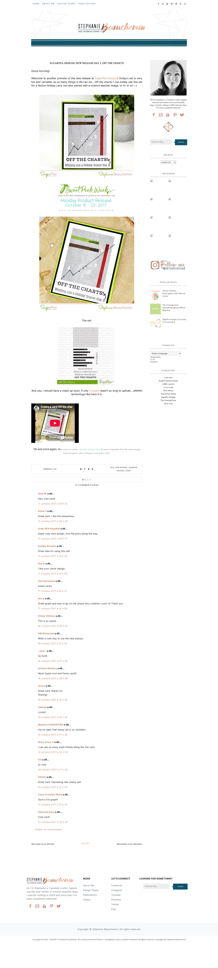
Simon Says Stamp (168, 394)
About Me (48, 4)
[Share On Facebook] (84, 469)
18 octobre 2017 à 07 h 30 (53, 660)
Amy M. (42, 493)
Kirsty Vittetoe (46, 615)
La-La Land (168, 387)
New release (121, 467)
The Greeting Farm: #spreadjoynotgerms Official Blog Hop (173, 308)
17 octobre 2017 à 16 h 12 (52, 591)
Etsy (113, 909)
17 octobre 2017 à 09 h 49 (53, 521)
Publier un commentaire (48, 829)
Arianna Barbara (47, 668)
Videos (87, 899)
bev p (41, 598)
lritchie (42, 777)
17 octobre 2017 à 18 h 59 (52, 608)
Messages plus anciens (129, 844)
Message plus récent (43, 844)
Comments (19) (50, 469)
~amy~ (42, 650)
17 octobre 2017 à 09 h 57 (52, 538)
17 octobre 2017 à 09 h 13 (52, 503)
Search (181, 142)
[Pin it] (88, 469)
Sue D (41, 563)
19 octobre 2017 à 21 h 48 (52, 734)
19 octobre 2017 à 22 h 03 (53, 752)
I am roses (168, 377)
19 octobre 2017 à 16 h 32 (52, 717)
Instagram (116, 890)
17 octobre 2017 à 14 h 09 (52, 573)
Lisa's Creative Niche (50, 794)
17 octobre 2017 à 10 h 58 (52, 556)
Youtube (94, 390)
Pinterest (116, 899)
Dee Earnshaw (46, 580)
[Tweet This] (80, 469)
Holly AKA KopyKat (49, 528)
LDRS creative (168, 384)
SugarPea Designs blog (89, 449)
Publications (87, 4)
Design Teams (67, 4)
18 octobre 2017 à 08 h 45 (53, 678)
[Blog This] (92, 469)
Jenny (41, 685)
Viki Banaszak (46, 633)
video (128, 471)
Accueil (86, 843)
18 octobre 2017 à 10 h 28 (52, 699)
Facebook (116, 885)
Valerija (42, 707)
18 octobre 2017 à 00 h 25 (53, 626)
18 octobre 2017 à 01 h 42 (52, 643)
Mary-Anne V (46, 742)
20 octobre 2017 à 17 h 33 (53, 769)
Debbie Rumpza (47, 546)
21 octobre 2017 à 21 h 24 (52, 804)
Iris (40, 759)
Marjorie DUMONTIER (51, 724)
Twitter (115, 904)
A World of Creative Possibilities (63, 939)
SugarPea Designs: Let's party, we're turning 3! (174, 320)
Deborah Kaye (46, 811)
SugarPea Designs (106, 78)
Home (36, 4)
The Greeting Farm (168, 400)
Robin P (42, 511)
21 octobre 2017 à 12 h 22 (52, 787)
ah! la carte (168, 403)
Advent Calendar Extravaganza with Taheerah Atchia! (173, 293)
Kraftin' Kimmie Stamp (168, 380)
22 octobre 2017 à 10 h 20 (53, 822)
